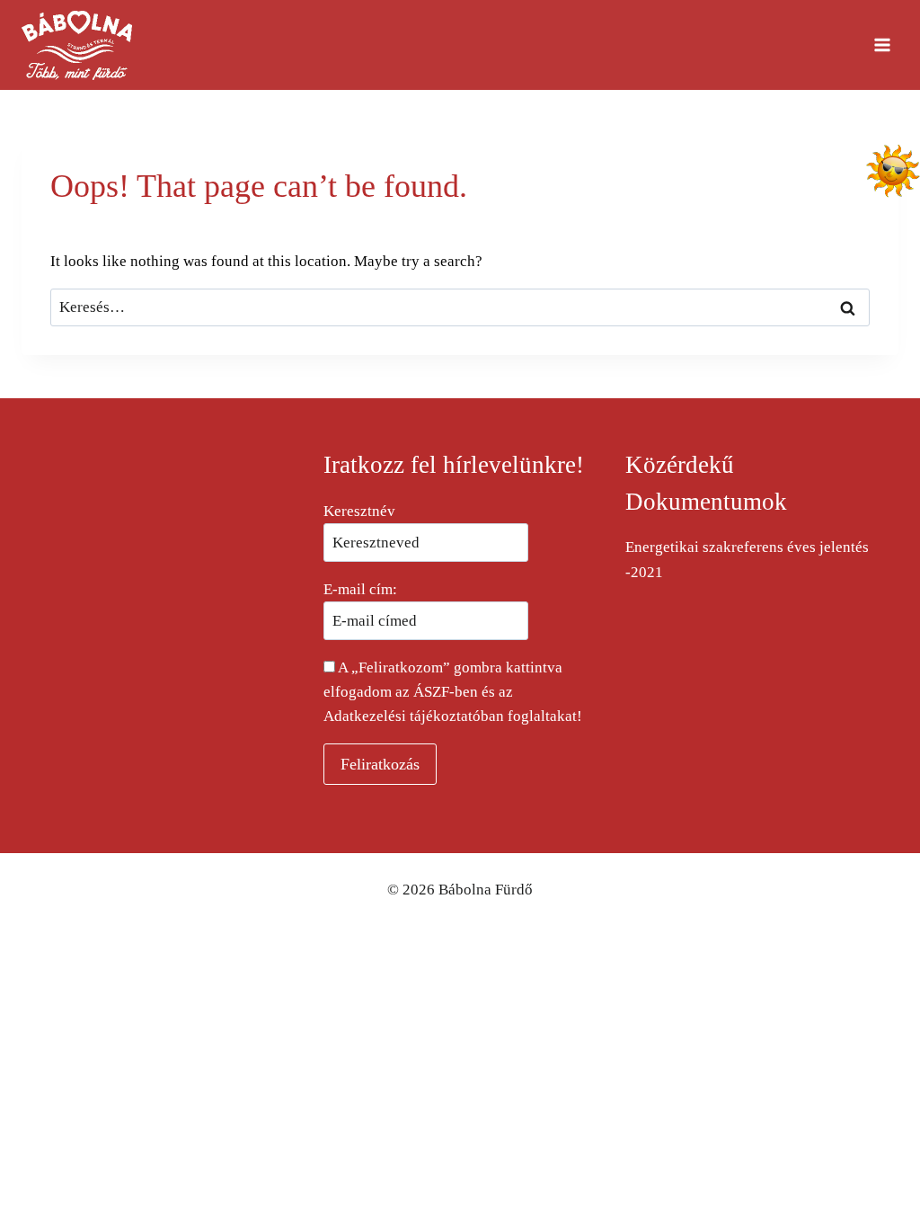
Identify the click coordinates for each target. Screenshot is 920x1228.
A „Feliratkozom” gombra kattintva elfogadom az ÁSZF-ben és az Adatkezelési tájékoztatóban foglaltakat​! (452, 692)
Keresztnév (359, 511)
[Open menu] (881, 44)
